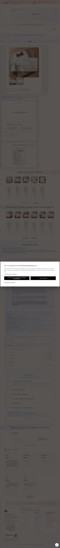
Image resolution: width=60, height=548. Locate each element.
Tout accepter (43, 278)
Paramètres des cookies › (10, 282)
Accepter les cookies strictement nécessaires (17, 278)
